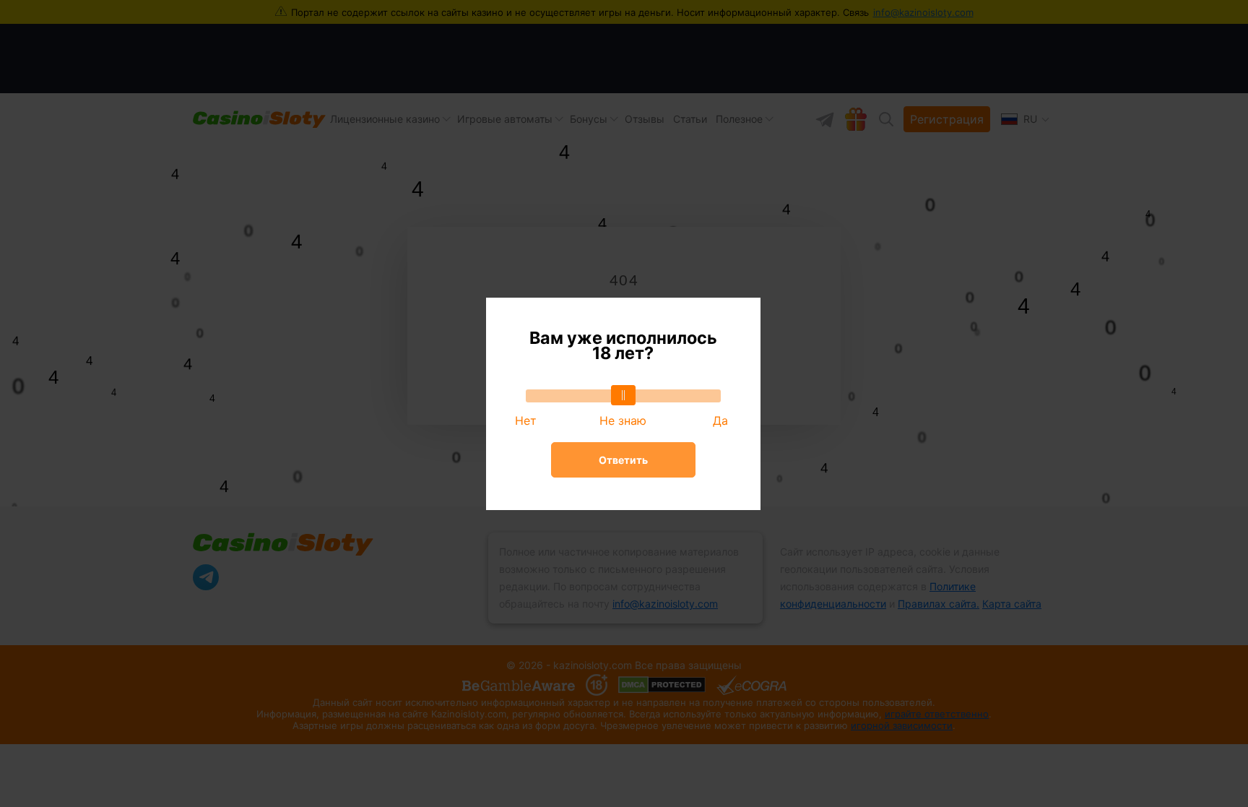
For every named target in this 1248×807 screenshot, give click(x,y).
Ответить (623, 460)
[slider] (623, 395)
